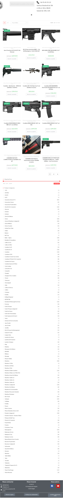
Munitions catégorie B (10, 384)
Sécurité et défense (9, 448)
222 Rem (7, 192)
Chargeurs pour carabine (10, 275)
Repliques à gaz (8, 434)
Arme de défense (9, 216)
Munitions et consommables (11, 389)
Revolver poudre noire (10, 441)
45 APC (6, 195)
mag (6, 344)
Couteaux (7, 292)
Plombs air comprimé (10, 420)
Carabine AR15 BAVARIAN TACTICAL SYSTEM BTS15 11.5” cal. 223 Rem (51, 87)
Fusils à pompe (8, 306)
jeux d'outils (8, 323)
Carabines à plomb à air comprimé (13, 259)
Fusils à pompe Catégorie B (11, 308)
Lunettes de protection (10, 339)
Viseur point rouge (9, 470)
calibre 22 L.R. (8, 242)
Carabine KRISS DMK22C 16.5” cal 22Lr (50, 123)
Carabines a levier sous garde (12, 256)
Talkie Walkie (8, 455)
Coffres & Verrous (9, 287)
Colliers (6, 289)
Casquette (7, 271)
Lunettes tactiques (9, 342)
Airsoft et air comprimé (10, 207)
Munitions (7, 361)
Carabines (7, 252)
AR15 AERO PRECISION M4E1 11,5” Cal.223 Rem (51, 51)
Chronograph (8, 282)
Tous (58, 22)
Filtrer (57, 183)
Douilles (6, 294)
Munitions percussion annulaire (12, 391)
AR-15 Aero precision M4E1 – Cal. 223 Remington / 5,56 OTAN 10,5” (31, 50)
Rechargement (8, 429)
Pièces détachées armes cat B (11, 410)
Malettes (7, 346)
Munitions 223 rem (9, 365)
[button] (31, 15)
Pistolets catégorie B (9, 413)
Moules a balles (8, 358)
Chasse (6, 278)
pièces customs (8, 408)
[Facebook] (52, 486)
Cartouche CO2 (8, 268)
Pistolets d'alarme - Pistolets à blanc (13, 415)
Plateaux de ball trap (10, 418)
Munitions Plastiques (9, 394)
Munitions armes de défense (11, 375)
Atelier (6, 230)
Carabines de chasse (9, 261)
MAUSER (7, 351)
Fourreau (7, 304)
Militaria (7, 354)
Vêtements (7, 467)
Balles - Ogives (8, 237)
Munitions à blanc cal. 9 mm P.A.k (12, 372)
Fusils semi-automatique (10, 313)
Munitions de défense (10, 387)
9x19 (6, 197)
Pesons (6, 406)
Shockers (7, 451)
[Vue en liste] (8, 22)
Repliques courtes (9, 437)
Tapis (6, 458)
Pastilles (7, 403)
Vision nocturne (8, 472)
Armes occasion (30, 156)
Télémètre (7, 463)
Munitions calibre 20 (9, 382)
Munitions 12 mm (9, 363)
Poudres (7, 425)
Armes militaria (8, 223)
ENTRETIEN (7, 299)
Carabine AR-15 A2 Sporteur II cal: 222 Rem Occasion (31, 86)
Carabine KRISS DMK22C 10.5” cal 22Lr (31, 123)
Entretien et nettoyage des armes (12, 301)
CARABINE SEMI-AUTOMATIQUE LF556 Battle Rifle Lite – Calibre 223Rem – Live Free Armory (50, 159)
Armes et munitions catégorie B (11, 47)
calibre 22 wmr (8, 244)
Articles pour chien (9, 228)
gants (6, 318)
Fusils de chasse (8, 311)
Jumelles (7, 327)
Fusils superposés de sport (11, 316)
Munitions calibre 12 (9, 377)
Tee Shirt (7, 460)
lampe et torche (8, 332)
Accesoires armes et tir (10, 199)
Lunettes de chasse (9, 337)
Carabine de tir (8, 249)
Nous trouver (31, 482)
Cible (6, 285)
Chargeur (7, 273)
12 (54, 22)
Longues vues (8, 335)
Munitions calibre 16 (9, 380)
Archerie (7, 211)
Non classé (7, 396)
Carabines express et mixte (11, 263)
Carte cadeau (8, 266)
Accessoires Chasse (9, 202)
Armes (4, 47)
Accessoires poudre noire (10, 204)
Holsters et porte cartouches (11, 320)
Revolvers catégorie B (10, 444)
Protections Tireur (9, 427)
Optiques (7, 399)
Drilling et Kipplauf (9, 297)
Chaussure (7, 280)
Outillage (7, 401)
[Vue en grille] (4, 22)
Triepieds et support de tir (11, 465)
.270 (6, 190)
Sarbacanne (7, 446)
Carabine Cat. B (33, 47)
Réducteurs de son (9, 432)
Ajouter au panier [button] (12, 58)
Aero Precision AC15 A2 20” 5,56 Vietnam (12, 51)
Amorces (7, 209)
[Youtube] (58, 486)
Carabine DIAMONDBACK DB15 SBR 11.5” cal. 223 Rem (12, 123)
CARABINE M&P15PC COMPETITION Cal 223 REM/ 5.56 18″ (12, 159)
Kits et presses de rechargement (12, 330)
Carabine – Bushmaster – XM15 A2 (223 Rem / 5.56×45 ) (12, 86)
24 (56, 22)
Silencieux (7, 453)
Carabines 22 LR (33, 121)
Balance (6, 233)
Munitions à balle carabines (11, 370)
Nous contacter (7, 482)
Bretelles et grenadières (10, 240)
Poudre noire (8, 422)
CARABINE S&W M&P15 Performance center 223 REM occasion (31, 160)
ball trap (7, 235)
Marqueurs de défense (10, 349)
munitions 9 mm (8, 368)
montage (7, 356)
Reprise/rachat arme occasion (12, 439)
